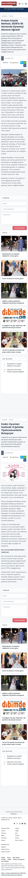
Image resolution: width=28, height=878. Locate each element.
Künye (8, 857)
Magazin (3, 847)
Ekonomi (3, 833)
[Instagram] (19, 823)
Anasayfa (4, 16)
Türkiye (17, 835)
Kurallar (3, 859)
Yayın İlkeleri (15, 857)
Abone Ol (5, 62)
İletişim (3, 857)
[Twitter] (14, 823)
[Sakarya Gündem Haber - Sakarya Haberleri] (9, 4)
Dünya (17, 838)
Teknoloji (3, 838)
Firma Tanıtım (19, 840)
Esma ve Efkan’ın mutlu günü (14, 9)
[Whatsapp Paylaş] (24, 62)
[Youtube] (22, 823)
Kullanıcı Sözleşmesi (18, 859)
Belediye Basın (5, 844)
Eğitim (2, 835)
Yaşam (17, 828)
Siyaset (3, 840)
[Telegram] (25, 823)
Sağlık (17, 831)
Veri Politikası (5, 861)
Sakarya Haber (5, 828)
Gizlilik (9, 859)
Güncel (11, 16)
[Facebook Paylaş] (24, 65)
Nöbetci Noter (5, 849)
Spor (16, 833)
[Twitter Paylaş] (21, 62)
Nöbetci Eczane (5, 851)
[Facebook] (17, 823)
